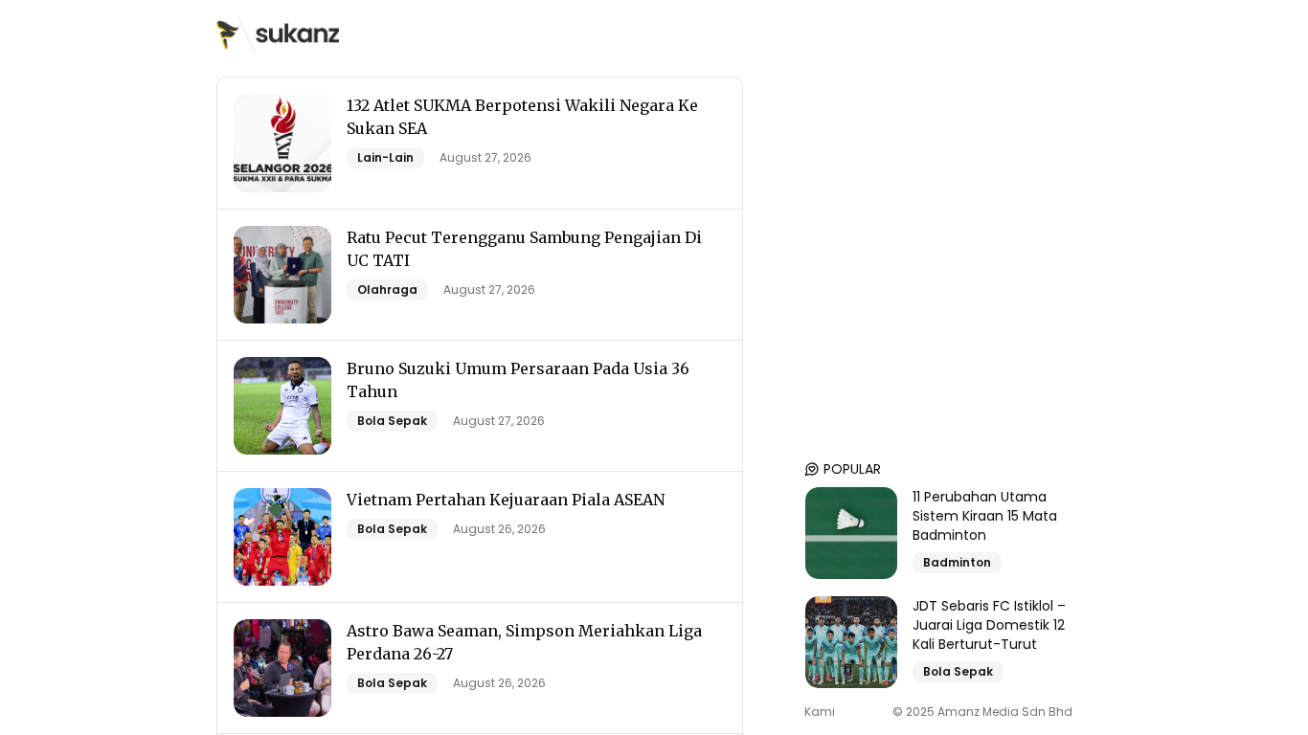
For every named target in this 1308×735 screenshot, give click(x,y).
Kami (819, 712)
